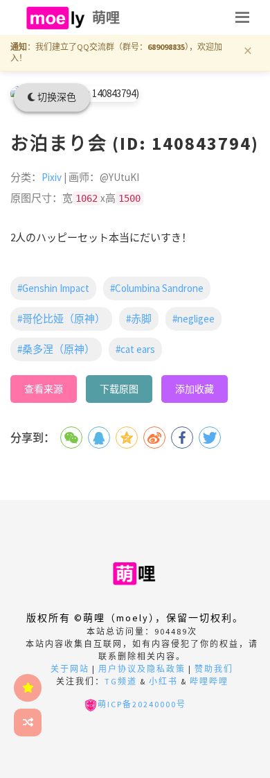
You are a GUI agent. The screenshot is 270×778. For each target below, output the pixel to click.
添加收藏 (194, 389)
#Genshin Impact (53, 288)
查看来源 (43, 389)
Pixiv (52, 177)
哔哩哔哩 (209, 681)
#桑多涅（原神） (56, 349)
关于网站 (70, 669)
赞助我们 (214, 669)
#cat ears (135, 349)
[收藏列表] (28, 688)
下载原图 (119, 389)
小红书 (163, 681)
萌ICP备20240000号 (142, 704)
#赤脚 (139, 318)
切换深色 (55, 97)
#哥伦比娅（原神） (61, 318)
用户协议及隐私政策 (142, 669)
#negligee (193, 318)
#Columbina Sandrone (157, 288)
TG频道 (121, 681)
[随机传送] (28, 722)
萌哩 (106, 17)
